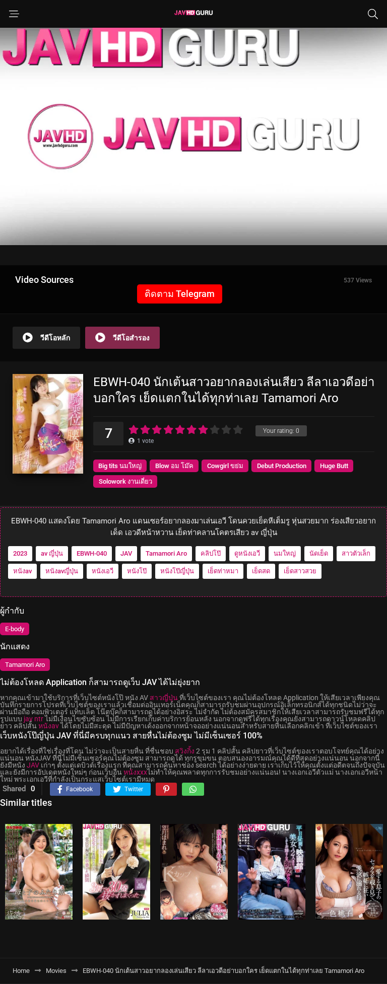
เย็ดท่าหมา (223, 571)
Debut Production (281, 466)
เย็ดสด (261, 571)
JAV (126, 553)
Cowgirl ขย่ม (225, 466)
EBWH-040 (92, 553)
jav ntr (33, 719)
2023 (20, 553)
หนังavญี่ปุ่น (61, 571)
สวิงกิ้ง (185, 751)
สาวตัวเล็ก (356, 553)
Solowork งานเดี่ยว (125, 481)
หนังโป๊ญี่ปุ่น (177, 571)
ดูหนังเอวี (247, 553)
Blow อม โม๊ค (174, 466)
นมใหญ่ (285, 553)
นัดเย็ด (318, 553)
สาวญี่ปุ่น (164, 698)
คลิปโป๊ (211, 553)
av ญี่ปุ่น (52, 553)
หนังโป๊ (137, 571)
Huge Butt (334, 466)
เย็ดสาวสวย (300, 571)
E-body (14, 629)
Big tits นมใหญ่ (120, 466)
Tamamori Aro (166, 553)
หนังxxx (135, 772)
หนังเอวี (102, 571)
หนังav (22, 571)
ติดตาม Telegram (180, 293)
